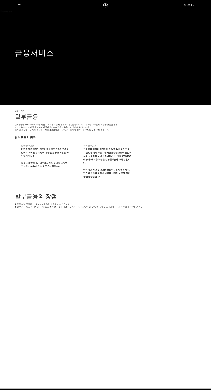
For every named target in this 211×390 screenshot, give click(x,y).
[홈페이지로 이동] (105, 5)
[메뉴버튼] (19, 5)
